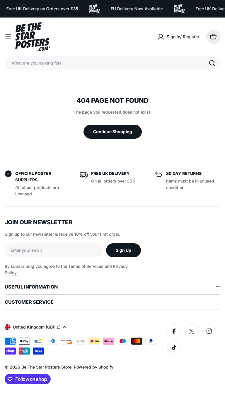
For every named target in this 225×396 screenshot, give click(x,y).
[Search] (212, 63)
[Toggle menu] (8, 36)
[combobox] (112, 63)
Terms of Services (85, 266)
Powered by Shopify (93, 366)
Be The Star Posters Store (46, 366)
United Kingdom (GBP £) (37, 326)
